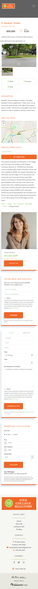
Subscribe (13, 315)
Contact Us (11, 332)
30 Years (8, 434)
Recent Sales (14, 258)
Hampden (20, 204)
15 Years (15, 434)
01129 (5, 206)
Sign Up (23, 569)
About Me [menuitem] (19, 524)
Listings (9, 204)
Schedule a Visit (26, 332)
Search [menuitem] (19, 521)
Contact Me (13, 263)
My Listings (7, 258)
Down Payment (8, 447)
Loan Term (7, 430)
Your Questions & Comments (12, 366)
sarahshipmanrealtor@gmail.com (20, 547)
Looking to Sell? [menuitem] (19, 526)
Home (3, 204)
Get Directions (19, 157)
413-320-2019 (11, 255)
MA (15, 204)
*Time (5, 359)
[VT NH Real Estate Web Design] (19, 584)
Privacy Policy (15, 308)
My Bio (25, 261)
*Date (5, 352)
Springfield (28, 204)
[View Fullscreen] (3, 129)
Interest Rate (7, 454)
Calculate (13, 465)
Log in (17, 569)
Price (5, 440)
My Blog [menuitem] (19, 529)
